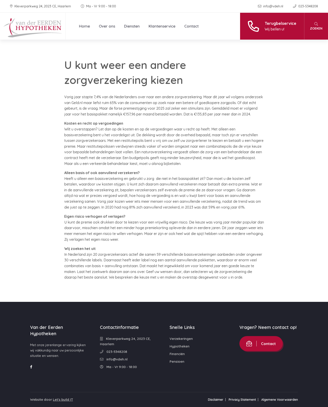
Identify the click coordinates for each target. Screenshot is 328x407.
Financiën (177, 354)
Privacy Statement (242, 400)
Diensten (132, 26)
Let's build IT (63, 399)
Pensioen (177, 361)
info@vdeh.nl (273, 6)
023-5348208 (307, 6)
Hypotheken (179, 346)
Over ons (107, 26)
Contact (191, 26)
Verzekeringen (181, 339)
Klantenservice (162, 26)
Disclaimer (215, 400)
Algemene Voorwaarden (279, 400)
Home (84, 26)
